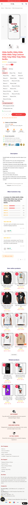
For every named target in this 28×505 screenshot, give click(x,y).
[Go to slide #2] (17, 47)
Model (3, 70)
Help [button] (25, 503)
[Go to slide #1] (10, 47)
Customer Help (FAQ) (5, 469)
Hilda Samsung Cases (17, 8)
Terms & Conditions (5, 450)
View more (14, 354)
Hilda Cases (8, 8)
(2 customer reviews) (12, 62)
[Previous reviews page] (18, 259)
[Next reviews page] (25, 259)
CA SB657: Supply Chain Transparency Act (10, 456)
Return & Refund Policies (6, 465)
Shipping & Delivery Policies (7, 462)
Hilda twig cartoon (21, 285)
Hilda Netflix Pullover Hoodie (21, 326)
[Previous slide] (3, 26)
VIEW (7, 282)
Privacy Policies (4, 452)
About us (3, 448)
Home (2, 8)
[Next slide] (25, 26)
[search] (22, 4)
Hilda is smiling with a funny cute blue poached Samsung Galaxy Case (20, 398)
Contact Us (3, 467)
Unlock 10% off (2, 499)
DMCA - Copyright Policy (6, 454)
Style (3, 101)
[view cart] (26, 4)
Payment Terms (4, 464)
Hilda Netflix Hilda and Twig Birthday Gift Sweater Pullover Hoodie (7, 307)
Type (3, 66)
